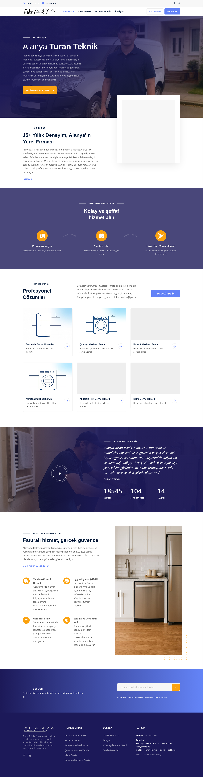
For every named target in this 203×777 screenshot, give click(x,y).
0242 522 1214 (155, 11)
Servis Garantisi (110, 750)
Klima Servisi (71, 755)
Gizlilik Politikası (111, 735)
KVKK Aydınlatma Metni (115, 745)
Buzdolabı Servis (73, 740)
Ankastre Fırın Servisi (75, 735)
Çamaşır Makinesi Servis (77, 750)
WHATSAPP (172, 11)
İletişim (106, 740)
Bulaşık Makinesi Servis (76, 745)
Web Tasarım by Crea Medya (149, 754)
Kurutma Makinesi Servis (77, 760)
